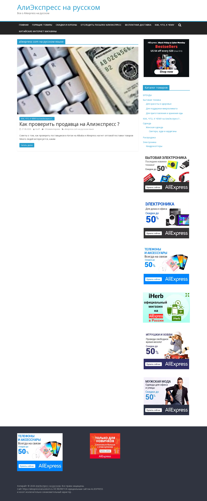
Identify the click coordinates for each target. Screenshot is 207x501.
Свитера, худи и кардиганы (163, 131)
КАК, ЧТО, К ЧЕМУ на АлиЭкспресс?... (37, 118)
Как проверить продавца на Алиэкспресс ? (69, 124)
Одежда (147, 123)
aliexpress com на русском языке (79, 129)
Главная (23, 24)
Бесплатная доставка (138, 24)
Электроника (149, 142)
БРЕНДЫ (147, 95)
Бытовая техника (152, 99)
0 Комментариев (52, 129)
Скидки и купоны (66, 24)
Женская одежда (154, 127)
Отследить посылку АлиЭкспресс (101, 24)
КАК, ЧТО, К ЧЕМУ (164, 24)
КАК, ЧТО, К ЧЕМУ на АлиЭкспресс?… (162, 118)
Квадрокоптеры (154, 146)
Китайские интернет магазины (38, 31)
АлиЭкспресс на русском (58, 7)
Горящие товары (42, 24)
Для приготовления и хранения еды (164, 113)
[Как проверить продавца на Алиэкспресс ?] (77, 48)
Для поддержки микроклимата (161, 108)
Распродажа (149, 137)
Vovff (37, 129)
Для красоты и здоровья (158, 103)
